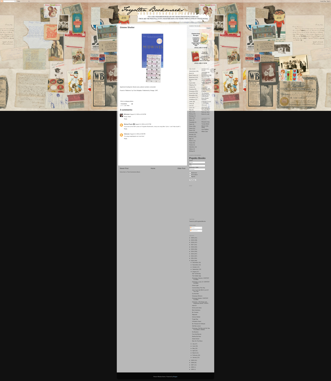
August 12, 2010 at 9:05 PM (137, 134)
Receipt (191, 134)
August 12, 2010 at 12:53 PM (138, 114)
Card (190, 83)
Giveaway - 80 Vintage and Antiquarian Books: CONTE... (200, 302)
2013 (192, 253)
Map (190, 109)
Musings (191, 116)
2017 (192, 244)
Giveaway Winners (197, 296)
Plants (191, 128)
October (194, 267)
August (194, 271)
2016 (192, 247)
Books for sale (205, 114)
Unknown (127, 134)
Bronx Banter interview (205, 99)
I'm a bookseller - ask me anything (206, 79)
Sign (190, 138)
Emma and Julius (197, 307)
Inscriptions (192, 97)
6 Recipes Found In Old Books (206, 102)
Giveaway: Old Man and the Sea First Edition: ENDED (201, 329)
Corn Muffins (205, 129)
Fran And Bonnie (196, 334)
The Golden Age (196, 276)
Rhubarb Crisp (205, 122)
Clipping (191, 85)
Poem (190, 130)
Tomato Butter (205, 124)
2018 (192, 242)
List (125, 105)
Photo (190, 126)
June (193, 346)
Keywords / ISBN (193, 167)
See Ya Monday (196, 273)
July (193, 344)
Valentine (191, 147)
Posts (193, 227)
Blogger (175, 376)
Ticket (190, 142)
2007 (192, 365)
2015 (192, 249)
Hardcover (194, 172)
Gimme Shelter (196, 317)
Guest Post (192, 93)
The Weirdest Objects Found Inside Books (206, 95)
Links (190, 103)
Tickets (191, 145)
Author (191, 160)
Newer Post (124, 168)
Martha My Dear (196, 336)
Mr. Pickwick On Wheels (198, 323)
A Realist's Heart (196, 321)
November (195, 264)
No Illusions (195, 332)
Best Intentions (196, 310)
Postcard (191, 132)
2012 (192, 256)
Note (128, 105)
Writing (191, 151)
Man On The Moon (197, 341)
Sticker (191, 140)
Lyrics (190, 107)
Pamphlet (191, 122)
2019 (192, 240)
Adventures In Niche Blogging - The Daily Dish (206, 109)
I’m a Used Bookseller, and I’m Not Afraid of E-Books (206, 89)
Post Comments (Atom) (133, 172)
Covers (191, 87)
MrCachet (127, 114)
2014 (192, 251)
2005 (192, 369)
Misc (190, 112)
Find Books (193, 180)
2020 (192, 237)
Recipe (191, 136)
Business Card (193, 79)
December (195, 262)
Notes (190, 120)
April (193, 350)
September (195, 269)
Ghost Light (195, 285)
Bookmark (192, 77)
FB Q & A (204, 105)
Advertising (192, 71)
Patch (190, 124)
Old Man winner (196, 326)
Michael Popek (128, 124)
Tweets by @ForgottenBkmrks (197, 221)
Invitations (192, 99)
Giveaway (192, 91)
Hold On (194, 305)
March (194, 353)
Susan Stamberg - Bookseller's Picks (206, 84)
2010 (192, 260)
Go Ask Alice (195, 293)
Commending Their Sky (198, 287)
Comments (194, 230)
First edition (194, 174)
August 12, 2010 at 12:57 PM (143, 124)
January (194, 357)
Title (190, 164)
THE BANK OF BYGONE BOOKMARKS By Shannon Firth (206, 74)
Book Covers (192, 75)
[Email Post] (132, 103)
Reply (125, 119)
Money (191, 114)
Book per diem (205, 112)
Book (190, 73)
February (195, 355)
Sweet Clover (195, 338)
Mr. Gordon (195, 312)
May (193, 348)
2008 (192, 362)
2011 (192, 258)
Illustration (192, 95)
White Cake (205, 131)
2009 (192, 360)
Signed (193, 176)
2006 (192, 367)
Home (153, 168)
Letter (190, 101)
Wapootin (194, 314)
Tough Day (195, 319)
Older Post (181, 168)
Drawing (191, 89)
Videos (191, 149)
